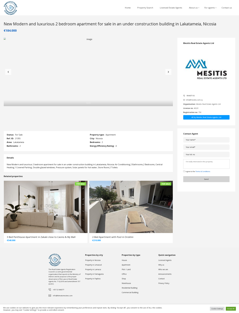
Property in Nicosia (92, 260)
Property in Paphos (93, 278)
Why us (161, 265)
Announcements (165, 274)
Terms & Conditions (203, 171)
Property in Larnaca (93, 269)
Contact (161, 278)
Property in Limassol (93, 265)
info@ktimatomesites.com (62, 295)
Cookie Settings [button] (217, 309)
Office (124, 274)
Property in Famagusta (94, 274)
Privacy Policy (163, 283)
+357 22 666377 (58, 289)
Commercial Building (130, 292)
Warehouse (126, 283)
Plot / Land (126, 269)
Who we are (163, 269)
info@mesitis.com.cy (194, 100)
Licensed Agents (165, 260)
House (124, 260)
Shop (124, 278)
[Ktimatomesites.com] (10, 8)
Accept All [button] (230, 309)
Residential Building (129, 288)
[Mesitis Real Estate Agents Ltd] (206, 70)
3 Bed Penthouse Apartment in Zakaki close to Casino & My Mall (41, 236)
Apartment (126, 265)
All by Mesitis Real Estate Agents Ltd (206, 117)
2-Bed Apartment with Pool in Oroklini (112, 236)
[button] (168, 72)
